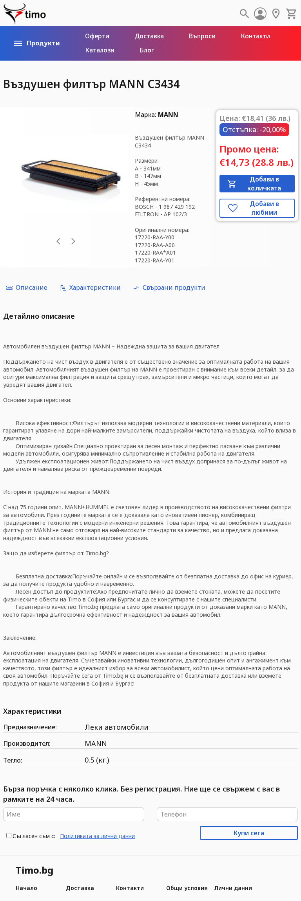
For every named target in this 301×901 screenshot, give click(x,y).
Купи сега (249, 833)
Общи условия (187, 888)
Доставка (80, 888)
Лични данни (233, 888)
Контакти (130, 888)
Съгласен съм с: (34, 836)
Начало (26, 888)
